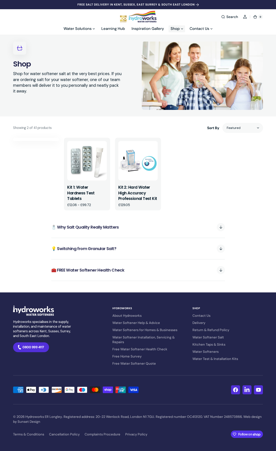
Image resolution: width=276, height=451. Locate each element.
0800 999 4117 (33, 347)
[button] (229, 16)
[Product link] (87, 174)
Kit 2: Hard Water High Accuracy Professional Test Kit (137, 193)
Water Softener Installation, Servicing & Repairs (143, 339)
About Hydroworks (127, 315)
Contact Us (201, 315)
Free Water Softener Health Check (139, 349)
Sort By (213, 128)
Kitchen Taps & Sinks (208, 344)
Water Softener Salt (208, 337)
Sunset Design (29, 421)
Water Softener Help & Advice (136, 323)
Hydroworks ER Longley (43, 417)
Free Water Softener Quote (134, 363)
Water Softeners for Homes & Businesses (144, 330)
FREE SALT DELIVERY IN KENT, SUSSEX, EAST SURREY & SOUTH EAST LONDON (136, 4)
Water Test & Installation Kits (215, 359)
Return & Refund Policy (210, 330)
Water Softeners (205, 352)
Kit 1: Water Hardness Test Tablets (80, 193)
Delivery (198, 323)
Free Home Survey (127, 356)
